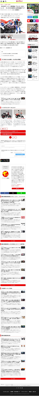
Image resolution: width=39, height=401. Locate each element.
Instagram (17, 185)
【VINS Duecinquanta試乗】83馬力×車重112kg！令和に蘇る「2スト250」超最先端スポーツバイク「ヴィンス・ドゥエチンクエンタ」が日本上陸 (10, 327)
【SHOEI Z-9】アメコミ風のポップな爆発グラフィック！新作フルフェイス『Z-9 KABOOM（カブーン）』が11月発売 (10, 362)
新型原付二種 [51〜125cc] (5, 17)
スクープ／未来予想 (4, 15)
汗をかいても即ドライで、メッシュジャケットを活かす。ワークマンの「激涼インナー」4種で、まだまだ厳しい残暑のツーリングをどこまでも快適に (11, 318)
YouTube (18, 184)
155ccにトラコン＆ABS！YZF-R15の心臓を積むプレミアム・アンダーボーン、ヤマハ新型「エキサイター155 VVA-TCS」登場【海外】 (11, 309)
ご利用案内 (11, 391)
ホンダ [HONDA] (17, 17)
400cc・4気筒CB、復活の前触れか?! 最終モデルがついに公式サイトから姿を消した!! (11, 279)
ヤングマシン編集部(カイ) (34, 53)
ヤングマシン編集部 (11, 9)
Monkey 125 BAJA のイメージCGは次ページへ (9, 131)
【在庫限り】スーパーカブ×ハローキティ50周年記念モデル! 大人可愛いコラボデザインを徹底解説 (10, 218)
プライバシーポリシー (24, 391)
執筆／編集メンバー (17, 391)
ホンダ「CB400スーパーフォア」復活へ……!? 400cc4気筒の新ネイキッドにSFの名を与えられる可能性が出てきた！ (10, 255)
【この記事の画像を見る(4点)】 (7, 134)
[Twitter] (13, 193)
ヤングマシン (21, 14)
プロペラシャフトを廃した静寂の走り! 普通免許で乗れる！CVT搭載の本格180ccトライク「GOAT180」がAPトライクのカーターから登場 (10, 293)
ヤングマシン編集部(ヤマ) (34, 79)
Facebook (13, 185)
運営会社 (30, 391)
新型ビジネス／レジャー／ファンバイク (14, 15)
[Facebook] (4, 193)
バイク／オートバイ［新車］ (9, 384)
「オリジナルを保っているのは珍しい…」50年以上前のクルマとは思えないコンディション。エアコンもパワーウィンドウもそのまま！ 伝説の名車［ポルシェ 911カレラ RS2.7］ (10, 370)
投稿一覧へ (17, 188)
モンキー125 (12, 17)
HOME (3, 384)
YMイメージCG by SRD (14, 14)
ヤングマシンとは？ (6, 391)
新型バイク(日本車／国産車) (6, 14)
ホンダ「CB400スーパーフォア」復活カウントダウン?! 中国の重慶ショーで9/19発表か (10, 248)
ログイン (30, 17)
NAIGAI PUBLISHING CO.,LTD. (18, 393)
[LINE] (21, 193)
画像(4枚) (14, 39)
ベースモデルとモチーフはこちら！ (8, 55)
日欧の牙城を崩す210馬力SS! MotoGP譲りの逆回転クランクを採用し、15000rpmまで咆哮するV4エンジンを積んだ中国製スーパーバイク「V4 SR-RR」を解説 (11, 354)
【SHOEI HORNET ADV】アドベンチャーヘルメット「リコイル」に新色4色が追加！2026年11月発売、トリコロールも (10, 340)
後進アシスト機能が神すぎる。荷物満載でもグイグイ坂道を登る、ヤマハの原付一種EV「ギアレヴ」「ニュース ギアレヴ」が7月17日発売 (10, 232)
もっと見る (13, 240)
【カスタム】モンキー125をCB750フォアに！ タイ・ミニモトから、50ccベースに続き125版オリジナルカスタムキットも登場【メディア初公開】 (11, 210)
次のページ (4, 128)
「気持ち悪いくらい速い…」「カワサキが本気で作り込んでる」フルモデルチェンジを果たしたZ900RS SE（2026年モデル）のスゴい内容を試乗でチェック (34, 63)
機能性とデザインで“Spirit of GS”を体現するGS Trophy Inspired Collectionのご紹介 (10, 347)
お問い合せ (34, 391)
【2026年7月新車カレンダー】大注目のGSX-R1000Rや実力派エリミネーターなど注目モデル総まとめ (10, 225)
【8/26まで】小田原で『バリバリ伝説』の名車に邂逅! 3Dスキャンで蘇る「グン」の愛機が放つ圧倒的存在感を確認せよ (10, 301)
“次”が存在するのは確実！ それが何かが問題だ (10, 53)
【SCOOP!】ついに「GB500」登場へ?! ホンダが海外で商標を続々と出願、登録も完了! (10, 270)
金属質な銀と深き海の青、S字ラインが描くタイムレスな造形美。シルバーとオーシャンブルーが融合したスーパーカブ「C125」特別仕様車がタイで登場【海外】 (11, 201)
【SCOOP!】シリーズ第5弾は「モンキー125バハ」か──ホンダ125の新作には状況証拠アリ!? (18, 385)
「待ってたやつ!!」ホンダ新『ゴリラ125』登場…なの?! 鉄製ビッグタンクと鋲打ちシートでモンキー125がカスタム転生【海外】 (10, 99)
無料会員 (35, 17)
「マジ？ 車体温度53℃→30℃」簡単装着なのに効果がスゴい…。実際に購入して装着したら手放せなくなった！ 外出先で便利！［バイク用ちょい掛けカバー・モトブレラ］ (34, 50)
